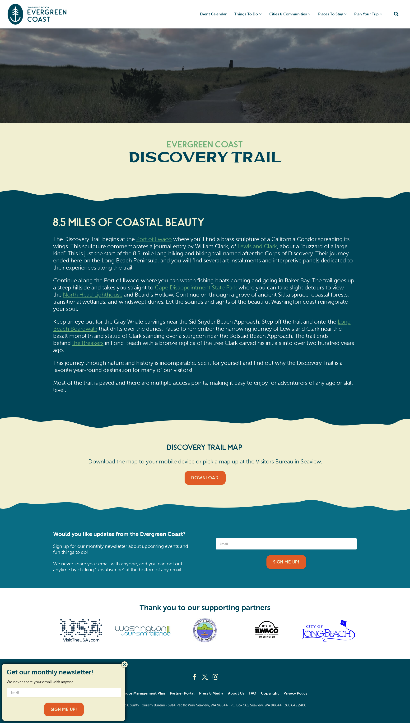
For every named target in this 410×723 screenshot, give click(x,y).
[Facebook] (194, 677)
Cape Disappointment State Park (196, 287)
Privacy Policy (295, 693)
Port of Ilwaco (154, 239)
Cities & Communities (288, 14)
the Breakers (87, 343)
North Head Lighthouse (92, 295)
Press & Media (211, 693)
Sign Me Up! (286, 562)
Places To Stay (330, 14)
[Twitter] (205, 677)
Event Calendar (213, 14)
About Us (236, 693)
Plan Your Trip (366, 14)
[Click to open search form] (396, 14)
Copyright (270, 693)
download (205, 478)
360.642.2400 (295, 705)
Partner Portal (182, 693)
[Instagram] (215, 677)
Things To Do (246, 14)
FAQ (252, 693)
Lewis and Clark (257, 246)
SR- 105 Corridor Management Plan (134, 693)
